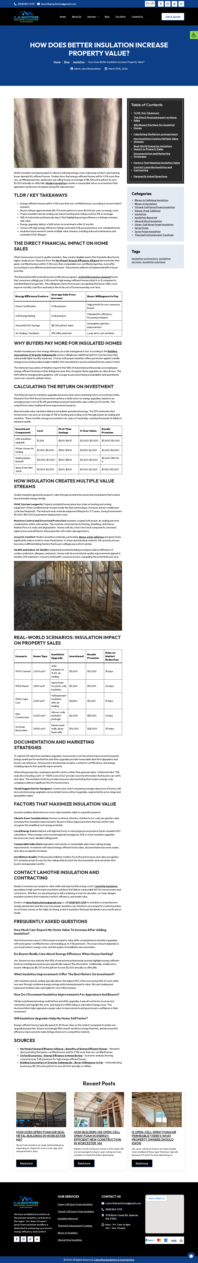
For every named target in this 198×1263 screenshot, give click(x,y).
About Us (76, 16)
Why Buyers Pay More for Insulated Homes (154, 126)
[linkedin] (181, 4)
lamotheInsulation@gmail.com (44, 902)
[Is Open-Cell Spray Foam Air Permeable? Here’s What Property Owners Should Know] (157, 1109)
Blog (107, 16)
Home (63, 16)
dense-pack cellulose (91, 536)
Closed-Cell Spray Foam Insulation (155, 207)
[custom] (174, 4)
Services (91, 16)
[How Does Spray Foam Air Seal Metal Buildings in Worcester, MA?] (41, 1109)
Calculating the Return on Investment (156, 134)
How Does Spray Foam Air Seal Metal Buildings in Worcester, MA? (41, 1135)
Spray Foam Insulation (148, 231)
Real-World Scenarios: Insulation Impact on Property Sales (153, 148)
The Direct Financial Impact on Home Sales (155, 119)
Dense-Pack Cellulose (148, 210)
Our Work (120, 16)
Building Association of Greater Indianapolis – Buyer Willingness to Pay (61, 1062)
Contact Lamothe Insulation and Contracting (153, 169)
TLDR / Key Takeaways (146, 113)
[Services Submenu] (99, 16)
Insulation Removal (146, 217)
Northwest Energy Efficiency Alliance (77, 260)
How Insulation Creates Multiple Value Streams (156, 140)
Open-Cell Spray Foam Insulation (154, 224)
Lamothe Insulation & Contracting (114, 1259)
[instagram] (167, 4)
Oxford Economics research (94, 276)
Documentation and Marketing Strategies (152, 155)
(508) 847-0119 (77, 902)
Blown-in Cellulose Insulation (151, 200)
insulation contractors (145, 258)
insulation (79, 62)
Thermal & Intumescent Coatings (154, 234)
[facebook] (161, 4)
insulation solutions (153, 262)
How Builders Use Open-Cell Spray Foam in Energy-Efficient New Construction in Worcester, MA (97, 1137)
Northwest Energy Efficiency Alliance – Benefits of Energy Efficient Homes (63, 1048)
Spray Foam (141, 227)
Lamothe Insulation (106, 886)
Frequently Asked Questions (150, 176)
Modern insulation (56, 183)
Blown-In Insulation (146, 203)
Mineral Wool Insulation (148, 221)
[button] (194, 35)
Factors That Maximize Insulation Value (157, 162)
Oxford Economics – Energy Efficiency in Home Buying (51, 1055)
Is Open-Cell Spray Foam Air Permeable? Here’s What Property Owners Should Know (154, 1137)
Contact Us (137, 16)
